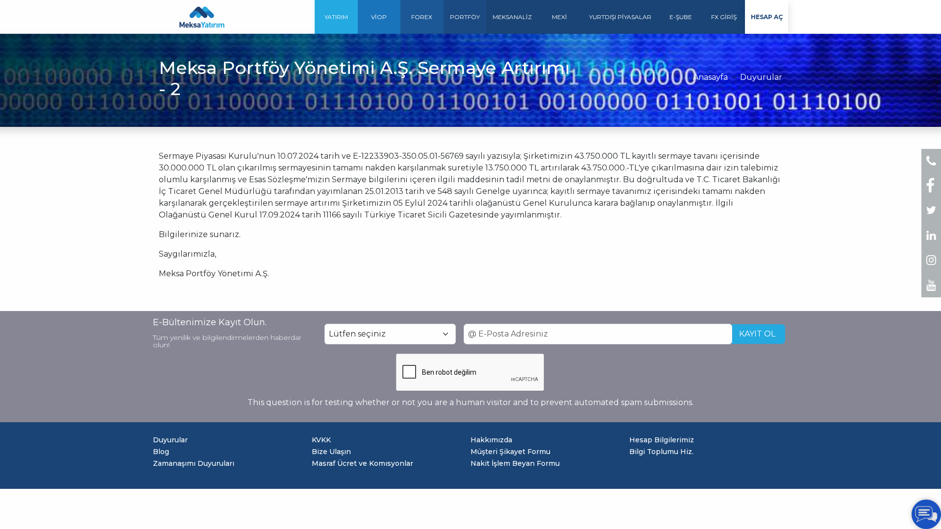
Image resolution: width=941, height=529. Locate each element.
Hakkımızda (491, 439)
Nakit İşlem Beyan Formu (515, 463)
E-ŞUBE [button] (680, 17)
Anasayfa (710, 77)
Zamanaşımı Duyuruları (193, 463)
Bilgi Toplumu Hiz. (661, 451)
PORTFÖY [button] (465, 17)
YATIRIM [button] (336, 17)
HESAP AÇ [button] (767, 17)
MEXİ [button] (559, 17)
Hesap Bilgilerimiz (661, 439)
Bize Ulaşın (331, 451)
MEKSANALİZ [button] (512, 17)
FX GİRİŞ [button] (724, 17)
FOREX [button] (421, 17)
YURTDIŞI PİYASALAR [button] (620, 17)
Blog (161, 451)
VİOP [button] (379, 17)
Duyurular (761, 77)
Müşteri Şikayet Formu (510, 451)
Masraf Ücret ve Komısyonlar (362, 463)
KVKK (321, 439)
